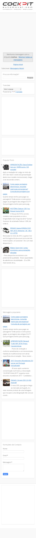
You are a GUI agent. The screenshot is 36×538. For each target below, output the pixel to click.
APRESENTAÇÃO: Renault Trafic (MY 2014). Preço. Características (20, 343)
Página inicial (18, 64)
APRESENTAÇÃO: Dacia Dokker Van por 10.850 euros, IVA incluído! (21, 167)
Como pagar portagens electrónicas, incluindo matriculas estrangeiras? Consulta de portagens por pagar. (16, 189)
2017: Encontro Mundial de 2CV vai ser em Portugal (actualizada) (22, 363)
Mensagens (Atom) (17, 68)
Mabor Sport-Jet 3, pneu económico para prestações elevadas (20, 250)
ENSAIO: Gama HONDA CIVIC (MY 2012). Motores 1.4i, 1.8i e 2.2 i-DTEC (20, 230)
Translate (18, 92)
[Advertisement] (18, 34)
